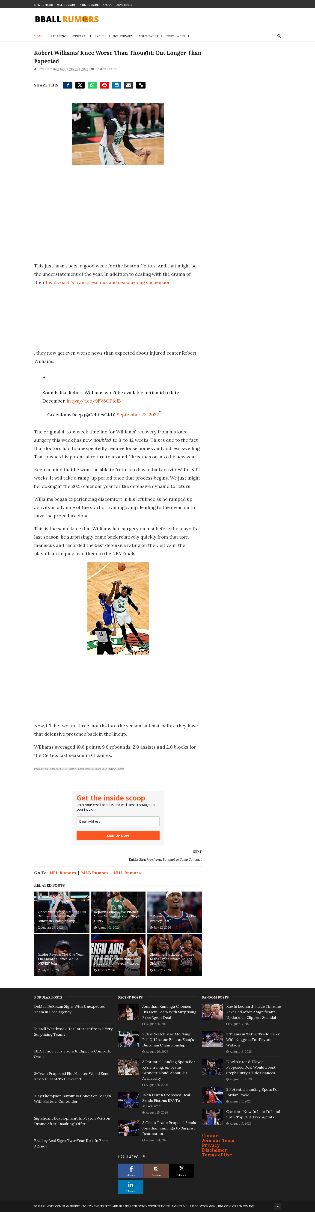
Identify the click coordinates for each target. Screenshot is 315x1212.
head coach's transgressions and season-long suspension (108, 282)
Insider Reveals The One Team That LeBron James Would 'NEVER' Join (61, 959)
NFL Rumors (43, 4)
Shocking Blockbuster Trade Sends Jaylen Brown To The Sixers (172, 959)
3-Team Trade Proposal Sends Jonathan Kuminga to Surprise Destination (169, 1128)
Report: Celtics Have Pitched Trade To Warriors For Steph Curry (117, 916)
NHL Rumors (89, 4)
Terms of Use (217, 1155)
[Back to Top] (277, 1206)
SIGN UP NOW (118, 835)
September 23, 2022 (138, 415)
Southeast (122, 36)
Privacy (211, 1145)
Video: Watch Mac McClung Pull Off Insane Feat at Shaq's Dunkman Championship (62, 916)
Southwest (149, 36)
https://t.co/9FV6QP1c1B (94, 401)
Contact (211, 1135)
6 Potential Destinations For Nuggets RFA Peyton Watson (116, 961)
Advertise (124, 4)
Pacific (101, 36)
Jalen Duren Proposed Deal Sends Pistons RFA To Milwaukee (166, 1100)
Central (80, 36)
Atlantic (58, 36)
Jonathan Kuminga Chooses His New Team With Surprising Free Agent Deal (169, 1012)
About (107, 4)
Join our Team (218, 1140)
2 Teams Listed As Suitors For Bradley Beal (173, 918)
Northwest (176, 36)
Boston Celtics (106, 69)
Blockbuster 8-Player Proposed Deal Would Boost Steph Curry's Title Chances (251, 1067)
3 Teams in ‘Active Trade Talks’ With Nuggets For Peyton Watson (253, 1039)
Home (39, 36)
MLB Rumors (66, 4)
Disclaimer (214, 1150)
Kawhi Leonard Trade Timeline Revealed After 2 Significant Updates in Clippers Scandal (253, 1012)
